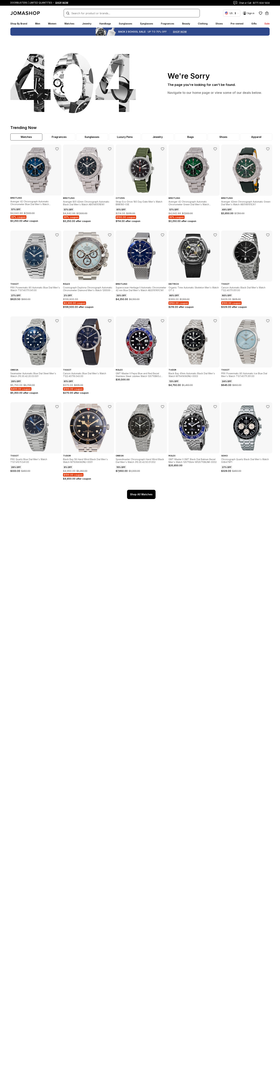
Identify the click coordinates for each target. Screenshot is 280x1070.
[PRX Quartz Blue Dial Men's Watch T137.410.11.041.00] (57, 407)
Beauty (186, 23)
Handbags (105, 23)
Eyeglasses (146, 23)
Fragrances (167, 23)
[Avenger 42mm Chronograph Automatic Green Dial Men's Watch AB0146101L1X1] (268, 149)
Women (52, 23)
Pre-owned (237, 23)
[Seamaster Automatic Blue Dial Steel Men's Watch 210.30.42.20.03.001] (57, 321)
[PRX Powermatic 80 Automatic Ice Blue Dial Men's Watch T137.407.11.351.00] (268, 321)
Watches (69, 23)
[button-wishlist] (260, 13)
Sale (267, 23)
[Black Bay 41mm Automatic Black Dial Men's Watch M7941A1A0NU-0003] (215, 321)
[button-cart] (267, 13)
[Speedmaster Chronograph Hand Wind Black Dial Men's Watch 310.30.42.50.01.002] (162, 407)
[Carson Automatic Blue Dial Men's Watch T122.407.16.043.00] (110, 321)
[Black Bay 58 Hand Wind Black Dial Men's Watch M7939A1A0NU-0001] (110, 407)
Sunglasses (125, 23)
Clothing (203, 23)
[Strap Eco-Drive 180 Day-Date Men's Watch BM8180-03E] (162, 149)
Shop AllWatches (141, 494)
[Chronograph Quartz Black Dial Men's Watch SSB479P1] (268, 407)
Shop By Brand (18, 23)
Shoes (219, 23)
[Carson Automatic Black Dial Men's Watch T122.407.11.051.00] (268, 235)
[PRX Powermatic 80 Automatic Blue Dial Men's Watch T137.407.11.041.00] (57, 235)
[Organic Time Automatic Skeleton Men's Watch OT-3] (215, 235)
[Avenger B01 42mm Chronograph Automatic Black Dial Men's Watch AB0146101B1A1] (110, 149)
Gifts (254, 23)
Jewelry (86, 23)
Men (37, 23)
